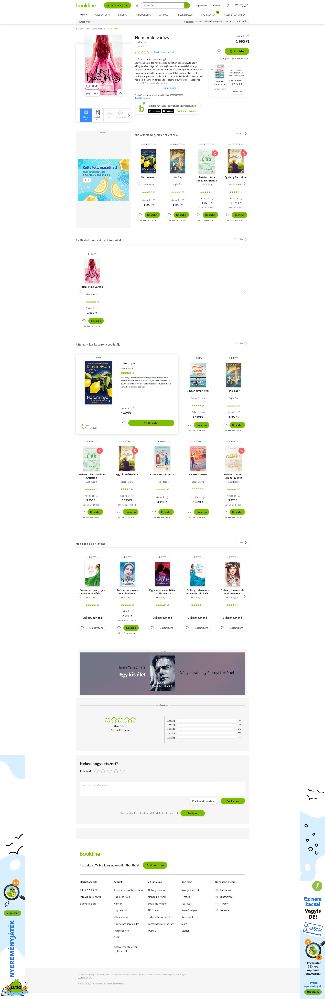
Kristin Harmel (236, 184)
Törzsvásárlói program (210, 21)
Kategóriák (85, 21)
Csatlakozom (155, 865)
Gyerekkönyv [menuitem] (102, 14)
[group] (86, 115)
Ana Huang (206, 184)
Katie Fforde (162, 481)
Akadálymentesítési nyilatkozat (125, 949)
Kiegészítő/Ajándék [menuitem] (234, 14)
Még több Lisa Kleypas (90, 544)
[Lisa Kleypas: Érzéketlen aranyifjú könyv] (92, 574)
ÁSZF (117, 937)
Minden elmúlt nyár (198, 390)
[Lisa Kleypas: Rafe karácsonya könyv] (127, 574)
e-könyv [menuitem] (122, 14)
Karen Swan (148, 184)
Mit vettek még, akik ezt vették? (156, 135)
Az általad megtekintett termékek (99, 240)
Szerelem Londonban (162, 474)
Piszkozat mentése (203, 801)
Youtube (225, 910)
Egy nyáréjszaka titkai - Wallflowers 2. (162, 591)
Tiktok (224, 903)
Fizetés (185, 896)
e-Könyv (148, 144)
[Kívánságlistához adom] (219, 51)
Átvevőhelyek (189, 910)
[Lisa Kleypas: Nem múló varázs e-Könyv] (103, 65)
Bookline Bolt (88, 903)
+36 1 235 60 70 (88, 890)
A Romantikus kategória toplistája (98, 344)
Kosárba (239, 51)
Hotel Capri (177, 177)
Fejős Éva (177, 184)
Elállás (185, 930)
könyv (92, 557)
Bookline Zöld (122, 896)
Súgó (184, 924)
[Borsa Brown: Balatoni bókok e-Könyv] (198, 458)
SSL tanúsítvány (85, 977)
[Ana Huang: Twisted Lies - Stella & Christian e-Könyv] (207, 161)
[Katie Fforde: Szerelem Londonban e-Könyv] (162, 458)
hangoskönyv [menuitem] (143, 14)
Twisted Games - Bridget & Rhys (233, 476)
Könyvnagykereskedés (126, 924)
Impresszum (121, 910)
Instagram (226, 896)
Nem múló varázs (92, 286)
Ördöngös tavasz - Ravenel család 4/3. (197, 591)
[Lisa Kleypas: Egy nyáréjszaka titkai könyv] (162, 574)
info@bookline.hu (90, 896)
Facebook (225, 890)
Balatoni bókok (198, 474)
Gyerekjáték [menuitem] (210, 13)
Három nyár (148, 177)
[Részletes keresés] (137, 5)
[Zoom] (120, 92)
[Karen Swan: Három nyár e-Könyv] (148, 161)
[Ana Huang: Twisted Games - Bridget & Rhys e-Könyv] (233, 458)
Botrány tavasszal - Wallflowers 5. (232, 591)
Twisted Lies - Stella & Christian (206, 178)
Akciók (229, 21)
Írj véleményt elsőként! (164, 52)
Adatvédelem (121, 930)
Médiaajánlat (121, 917)
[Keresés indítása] (187, 5)
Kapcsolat (187, 917)
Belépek (216, 5)
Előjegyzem (96, 627)
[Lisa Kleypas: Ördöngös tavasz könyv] (197, 574)
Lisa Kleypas (92, 294)
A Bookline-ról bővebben (128, 890)
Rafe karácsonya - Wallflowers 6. (127, 591)
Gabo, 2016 (139, 46)
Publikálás (233, 801)
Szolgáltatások (190, 890)
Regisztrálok (201, 5)
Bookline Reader (157, 903)
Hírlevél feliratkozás (159, 917)
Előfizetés (242, 21)
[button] (129, 115)
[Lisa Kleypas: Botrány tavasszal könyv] (232, 574)
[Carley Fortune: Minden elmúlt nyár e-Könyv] (198, 375)
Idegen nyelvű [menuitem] (185, 14)
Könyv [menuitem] (83, 14)
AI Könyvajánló (119, 5)
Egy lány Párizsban (236, 177)
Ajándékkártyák (157, 896)
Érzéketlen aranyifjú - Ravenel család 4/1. (92, 591)
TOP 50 (152, 930)
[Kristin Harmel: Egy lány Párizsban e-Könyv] (236, 161)
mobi (95, 93)
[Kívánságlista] (227, 5)
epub (95, 85)
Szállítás (186, 903)
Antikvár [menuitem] (164, 14)
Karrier (118, 903)
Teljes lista (239, 133)
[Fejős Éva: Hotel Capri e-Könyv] (177, 161)
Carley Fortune (198, 398)
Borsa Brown (198, 481)
